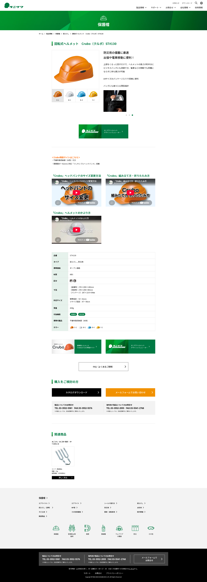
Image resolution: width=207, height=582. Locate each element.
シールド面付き (109, 503)
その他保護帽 (76, 512)
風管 (87, 534)
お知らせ (175, 3)
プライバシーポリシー (114, 573)
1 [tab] (126, 115)
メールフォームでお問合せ (149, 559)
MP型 (73, 508)
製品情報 (140, 7)
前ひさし (66, 34)
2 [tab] (129, 115)
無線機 (103, 534)
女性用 (139, 508)
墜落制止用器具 (72, 535)
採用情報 (199, 7)
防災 (135, 534)
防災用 (106, 508)
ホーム (41, 34)
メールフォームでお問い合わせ (130, 392)
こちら (131, 569)
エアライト (75, 503)
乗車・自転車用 (109, 512)
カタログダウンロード (76, 392)
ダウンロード (187, 3)
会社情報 (184, 7)
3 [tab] (132, 115)
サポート (155, 7)
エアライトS (43, 503)
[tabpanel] (129, 101)
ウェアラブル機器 (119, 535)
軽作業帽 (140, 512)
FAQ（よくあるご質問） (103, 366)
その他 (151, 534)
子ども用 (42, 512)
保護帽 (57, 34)
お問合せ (169, 7)
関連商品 (42, 516)
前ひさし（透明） (45, 508)
